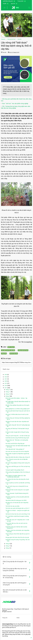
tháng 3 (8, 548)
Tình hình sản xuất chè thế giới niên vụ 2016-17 (17, 508)
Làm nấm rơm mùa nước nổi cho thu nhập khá (17, 451)
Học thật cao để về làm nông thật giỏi (15, 443)
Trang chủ (3, 39)
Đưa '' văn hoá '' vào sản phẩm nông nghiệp (15, 103)
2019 (5, 383)
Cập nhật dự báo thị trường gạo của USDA (16, 500)
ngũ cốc (13, 3)
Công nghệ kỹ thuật (11, 39)
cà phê (4, 3)
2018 (5, 385)
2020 (5, 381)
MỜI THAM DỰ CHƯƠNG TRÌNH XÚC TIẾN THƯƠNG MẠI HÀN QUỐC (16, 476)
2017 (5, 387)
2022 (5, 377)
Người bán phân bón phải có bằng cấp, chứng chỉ (18, 457)
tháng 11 (8, 391)
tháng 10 (8, 394)
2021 (5, 379)
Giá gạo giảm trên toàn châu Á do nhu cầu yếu (17, 537)
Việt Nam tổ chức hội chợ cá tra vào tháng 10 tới (18, 514)
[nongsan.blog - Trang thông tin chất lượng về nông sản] (16, 8)
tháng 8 (8, 543)
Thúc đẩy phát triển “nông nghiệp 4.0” (15, 449)
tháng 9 (8, 396)
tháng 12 (8, 389)
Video (17, 617)
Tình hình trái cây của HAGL (13, 506)
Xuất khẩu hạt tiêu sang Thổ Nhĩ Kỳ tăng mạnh (17, 437)
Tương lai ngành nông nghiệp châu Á (15, 470)
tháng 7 (8, 546)
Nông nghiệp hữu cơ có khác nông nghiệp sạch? (18, 408)
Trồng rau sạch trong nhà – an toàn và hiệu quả (18, 435)
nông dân (19, 39)
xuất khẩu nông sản (8, 1)
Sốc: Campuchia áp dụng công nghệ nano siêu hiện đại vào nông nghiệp (15, 107)
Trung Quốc (20, 1)
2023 (5, 374)
